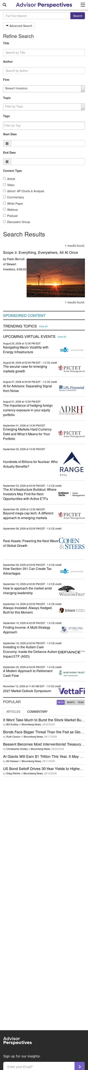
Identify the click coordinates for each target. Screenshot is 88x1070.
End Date (9, 152)
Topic (7, 98)
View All (43, 326)
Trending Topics (20, 326)
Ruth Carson (13, 736)
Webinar (12, 210)
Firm (6, 80)
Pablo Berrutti (16, 259)
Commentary (15, 197)
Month (70, 702)
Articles (13, 711)
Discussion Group (18, 222)
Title (6, 43)
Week (61, 702)
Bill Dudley (12, 724)
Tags (6, 116)
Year (80, 702)
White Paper (15, 203)
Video (11, 185)
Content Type (12, 171)
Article (11, 179)
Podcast (12, 216)
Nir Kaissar (12, 761)
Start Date (10, 134)
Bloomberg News (31, 724)
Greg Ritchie (13, 773)
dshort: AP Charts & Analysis (25, 191)
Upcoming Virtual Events (29, 336)
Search (77, 16)
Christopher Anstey (17, 748)
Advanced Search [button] (20, 26)
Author (8, 61)
